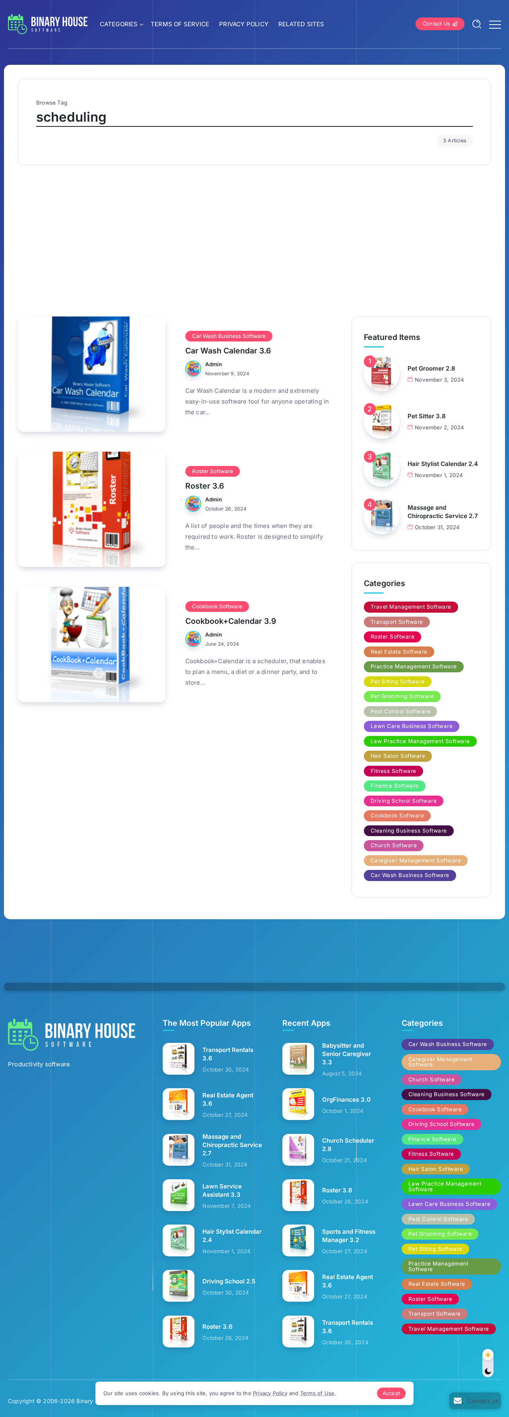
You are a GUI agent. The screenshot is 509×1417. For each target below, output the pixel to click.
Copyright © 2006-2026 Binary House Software (73, 1401)
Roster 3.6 (204, 486)
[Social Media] (475, 1400)
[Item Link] (91, 374)
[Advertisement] (254, 237)
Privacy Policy (270, 1393)
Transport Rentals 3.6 (227, 1054)
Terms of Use (317, 1393)
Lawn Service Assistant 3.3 (222, 1190)
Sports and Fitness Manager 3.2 (348, 1236)
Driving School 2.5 (228, 1281)
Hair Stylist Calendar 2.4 (443, 464)
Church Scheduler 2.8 (348, 1145)
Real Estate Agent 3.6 (227, 1099)
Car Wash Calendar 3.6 (228, 350)
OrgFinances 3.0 (346, 1099)
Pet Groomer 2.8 (431, 368)
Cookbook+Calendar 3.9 (230, 621)
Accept (391, 1393)
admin (213, 364)
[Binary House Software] (47, 23)
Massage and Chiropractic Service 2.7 (443, 512)
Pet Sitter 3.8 (427, 416)
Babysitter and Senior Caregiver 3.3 (346, 1054)
